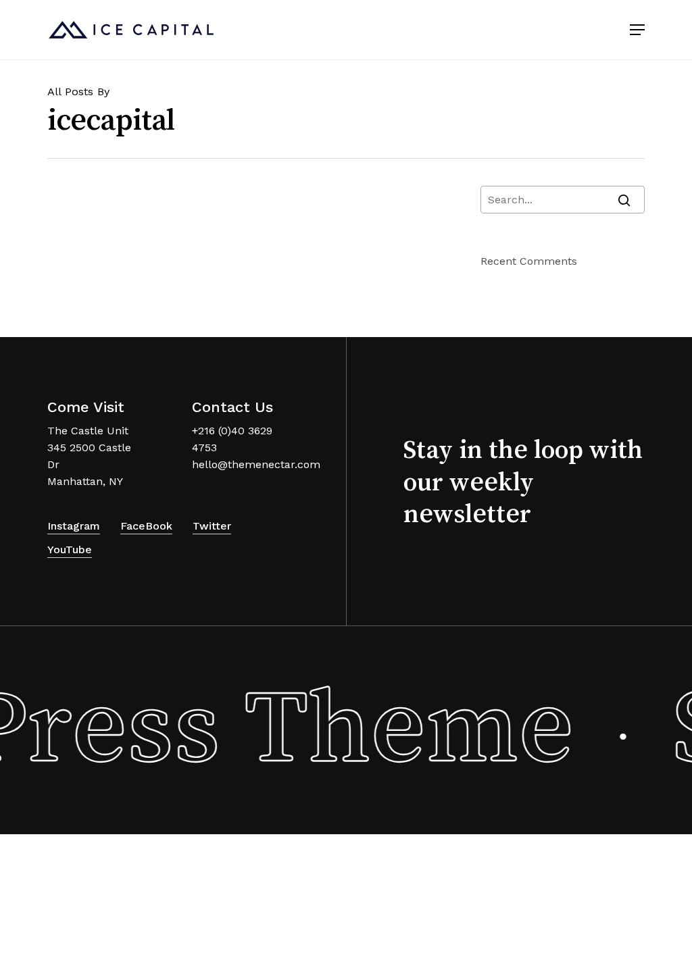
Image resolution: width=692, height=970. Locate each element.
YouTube (69, 549)
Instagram (73, 525)
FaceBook (146, 525)
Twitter (212, 525)
